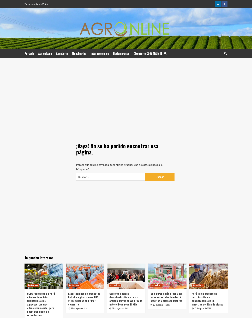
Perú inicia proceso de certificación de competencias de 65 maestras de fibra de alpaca (207, 299)
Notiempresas (121, 54)
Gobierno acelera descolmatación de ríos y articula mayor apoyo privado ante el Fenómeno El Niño (125, 299)
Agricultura (45, 54)
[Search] (225, 53)
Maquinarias (79, 54)
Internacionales (100, 54)
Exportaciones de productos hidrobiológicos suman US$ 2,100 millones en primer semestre (84, 299)
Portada (29, 54)
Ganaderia (62, 54)
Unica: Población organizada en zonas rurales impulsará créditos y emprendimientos (167, 297)
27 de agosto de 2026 (79, 308)
